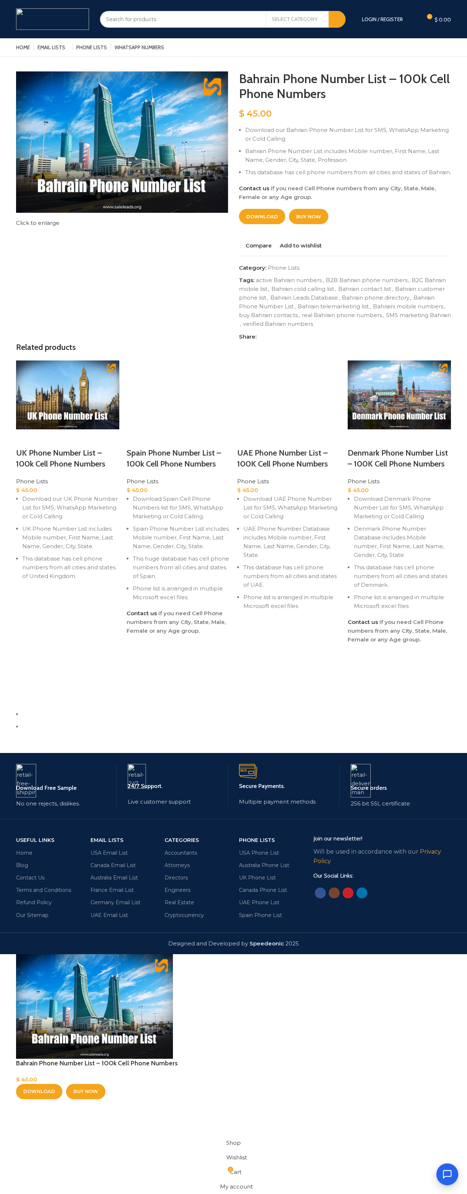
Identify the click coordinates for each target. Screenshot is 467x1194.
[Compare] (25, 438)
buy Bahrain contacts (268, 315)
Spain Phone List (260, 915)
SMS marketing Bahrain (418, 315)
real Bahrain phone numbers (342, 315)
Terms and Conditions (43, 890)
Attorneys (177, 865)
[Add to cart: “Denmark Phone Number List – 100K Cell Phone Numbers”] (357, 671)
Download (262, 216)
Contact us (254, 188)
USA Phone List (259, 853)
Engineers (177, 890)
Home (24, 853)
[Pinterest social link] (271, 337)
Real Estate (179, 902)
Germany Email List (115, 902)
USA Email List (109, 853)
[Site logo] (52, 18)
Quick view (25, 633)
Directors (176, 877)
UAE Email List (109, 915)
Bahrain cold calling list (302, 288)
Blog (22, 865)
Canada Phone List (263, 890)
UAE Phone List (259, 902)
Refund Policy (34, 902)
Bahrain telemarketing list (333, 306)
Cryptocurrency (184, 915)
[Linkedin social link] (279, 337)
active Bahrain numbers (289, 280)
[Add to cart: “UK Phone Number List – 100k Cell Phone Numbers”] (25, 615)
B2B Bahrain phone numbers (367, 280)
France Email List (112, 890)
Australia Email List (114, 877)
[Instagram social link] (334, 892)
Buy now (308, 216)
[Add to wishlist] (25, 597)
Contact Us (30, 877)
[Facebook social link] (262, 337)
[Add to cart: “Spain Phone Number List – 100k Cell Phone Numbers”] (136, 662)
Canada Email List (113, 865)
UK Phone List (257, 877)
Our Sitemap (32, 915)
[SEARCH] (337, 19)
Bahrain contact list (364, 288)
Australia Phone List (264, 865)
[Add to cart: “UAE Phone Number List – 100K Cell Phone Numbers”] (246, 645)
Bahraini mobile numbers (408, 306)
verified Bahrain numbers (278, 323)
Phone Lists (284, 267)
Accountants (181, 853)
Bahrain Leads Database (304, 297)
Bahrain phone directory (375, 297)
